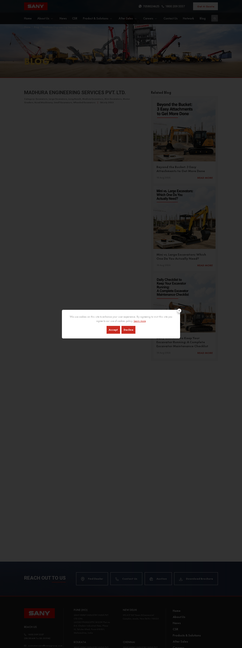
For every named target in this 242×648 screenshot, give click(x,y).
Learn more (140, 321)
